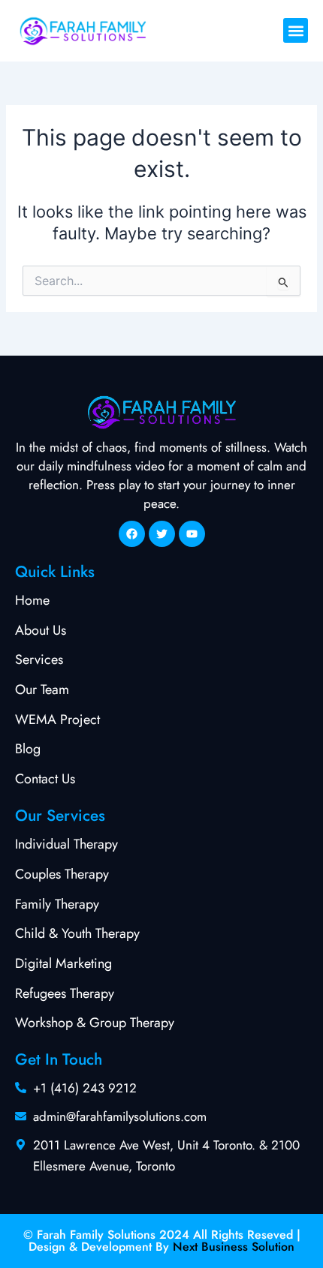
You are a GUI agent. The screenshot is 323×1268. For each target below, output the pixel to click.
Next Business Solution (233, 1246)
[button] (295, 30)
